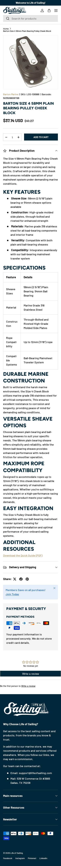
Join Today (12, 594)
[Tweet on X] (15, 579)
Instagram (20, 858)
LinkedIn (43, 858)
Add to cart (40, 137)
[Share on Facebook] (21, 579)
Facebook (7, 858)
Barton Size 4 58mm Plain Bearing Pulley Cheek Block (27, 31)
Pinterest (32, 858)
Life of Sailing (16, 853)
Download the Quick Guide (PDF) (22, 555)
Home (6, 29)
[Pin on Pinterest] (27, 579)
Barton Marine (10, 94)
